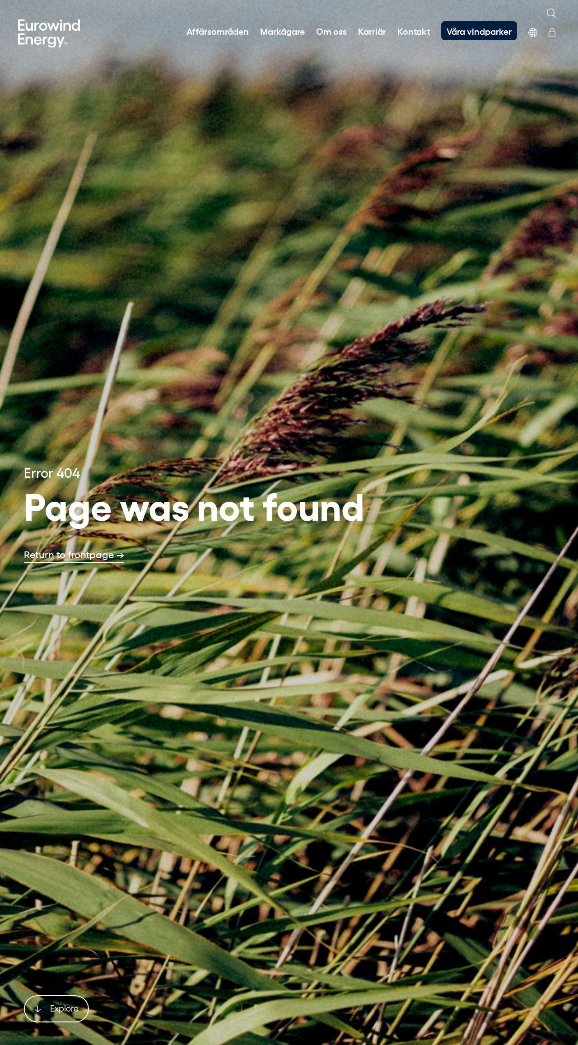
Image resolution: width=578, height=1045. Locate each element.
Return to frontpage (69, 554)
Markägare (282, 30)
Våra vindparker (479, 30)
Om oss (331, 30)
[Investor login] (552, 30)
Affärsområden (217, 30)
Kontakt (413, 30)
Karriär (372, 30)
